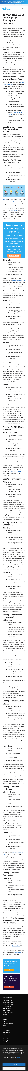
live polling (14, 210)
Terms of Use (6, 1039)
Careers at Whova (8, 1023)
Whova (5, 199)
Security (5, 1036)
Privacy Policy (6, 1041)
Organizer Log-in (22, 4)
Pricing (5, 1014)
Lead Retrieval (7, 1008)
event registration (16, 471)
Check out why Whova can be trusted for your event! (17, 2)
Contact (16, 4)
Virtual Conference (8, 1012)
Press (4, 1025)
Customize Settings (14, 1068)
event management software (11, 202)
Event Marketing (7, 1006)
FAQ (4, 1034)
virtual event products (18, 280)
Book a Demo (14, 256)
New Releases (6, 1032)
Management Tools (8, 1004)
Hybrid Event (6, 1010)
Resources (5, 1043)
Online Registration (8, 1002)
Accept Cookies (14, 1064)
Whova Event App (7, 1000)
